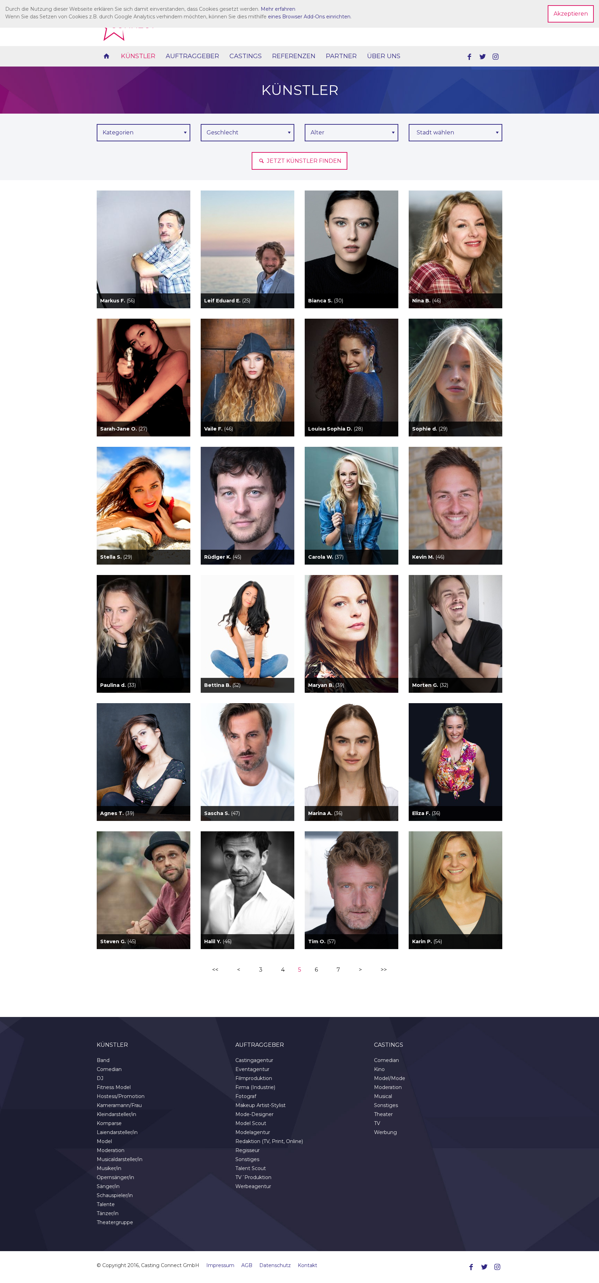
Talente (106, 1204)
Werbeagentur (253, 1186)
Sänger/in (108, 1186)
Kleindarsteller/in (116, 1114)
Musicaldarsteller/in (119, 1159)
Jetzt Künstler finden (303, 161)
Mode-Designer (254, 1114)
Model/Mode (389, 1078)
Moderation (110, 1150)
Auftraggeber (192, 56)
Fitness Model (114, 1087)
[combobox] (455, 132)
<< (215, 969)
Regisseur (247, 1150)
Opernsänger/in (115, 1177)
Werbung (385, 1132)
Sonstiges (247, 1159)
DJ (100, 1078)
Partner (341, 56)
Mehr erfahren (278, 9)
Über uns (383, 56)
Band (103, 1060)
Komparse (109, 1123)
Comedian (109, 1069)
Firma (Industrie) (255, 1087)
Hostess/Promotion (121, 1096)
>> (384, 969)
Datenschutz (275, 1265)
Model (104, 1141)
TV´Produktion (253, 1177)
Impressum (220, 1265)
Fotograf (245, 1096)
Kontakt (307, 1265)
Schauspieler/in (115, 1195)
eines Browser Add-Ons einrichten (309, 17)
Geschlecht (222, 132)
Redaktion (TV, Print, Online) (269, 1141)
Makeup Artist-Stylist (260, 1105)
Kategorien (118, 132)
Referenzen (293, 56)
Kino (379, 1069)
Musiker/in (109, 1168)
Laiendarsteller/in (117, 1132)
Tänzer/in (108, 1213)
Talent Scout (250, 1168)
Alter (317, 132)
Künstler (138, 56)
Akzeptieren (571, 13)
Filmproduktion (253, 1078)
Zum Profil (144, 261)
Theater (383, 1114)
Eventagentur (252, 1069)
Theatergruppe (115, 1222)
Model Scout (250, 1123)
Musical (383, 1096)
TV (377, 1123)
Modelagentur (252, 1132)
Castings (245, 56)
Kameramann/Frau (119, 1105)
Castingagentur (254, 1060)
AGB (246, 1265)
